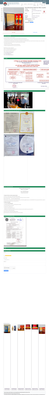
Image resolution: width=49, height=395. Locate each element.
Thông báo (34, 0)
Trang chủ (22, 5)
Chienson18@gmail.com (8, 53)
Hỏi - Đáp (42, 5)
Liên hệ (44, 5)
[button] (34, 22)
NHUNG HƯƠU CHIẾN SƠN (9, 52)
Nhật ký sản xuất (8, 296)
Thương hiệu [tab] (35, 32)
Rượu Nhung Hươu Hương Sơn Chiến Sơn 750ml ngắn (7, 389)
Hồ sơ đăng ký (35, 5)
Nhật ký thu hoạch (8, 300)
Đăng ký (41, 0)
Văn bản (37, 5)
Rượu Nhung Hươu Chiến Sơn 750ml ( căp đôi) (41, 389)
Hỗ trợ (38, 0)
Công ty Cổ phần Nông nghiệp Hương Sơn (36, 11)
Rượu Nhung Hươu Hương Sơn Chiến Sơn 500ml (14, 389)
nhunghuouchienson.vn (35, 17)
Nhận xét (5, 261)
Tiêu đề (5, 252)
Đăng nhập (44, 0)
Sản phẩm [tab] (13, 32)
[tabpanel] (24, 178)
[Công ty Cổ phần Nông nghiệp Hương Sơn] (44, 11)
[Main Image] (13, 27)
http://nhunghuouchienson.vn (9, 54)
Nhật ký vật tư (7, 298)
